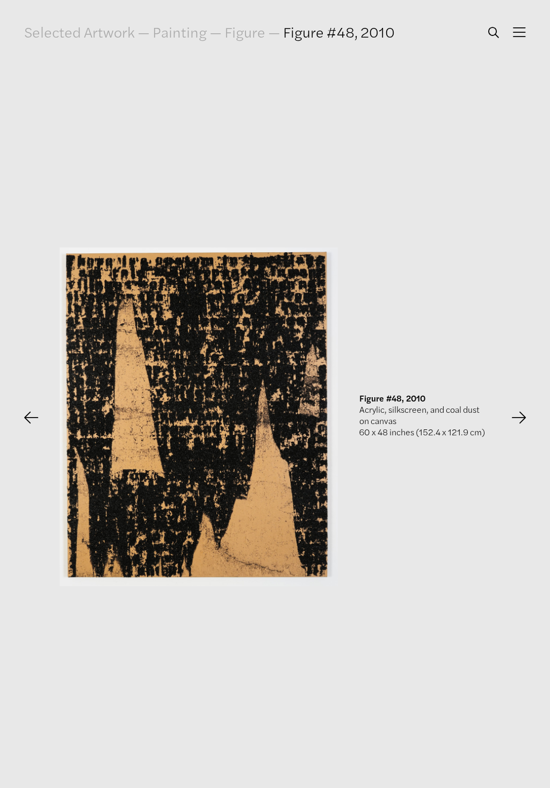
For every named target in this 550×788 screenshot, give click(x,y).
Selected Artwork (79, 31)
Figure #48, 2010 (339, 31)
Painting (180, 31)
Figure (245, 31)
